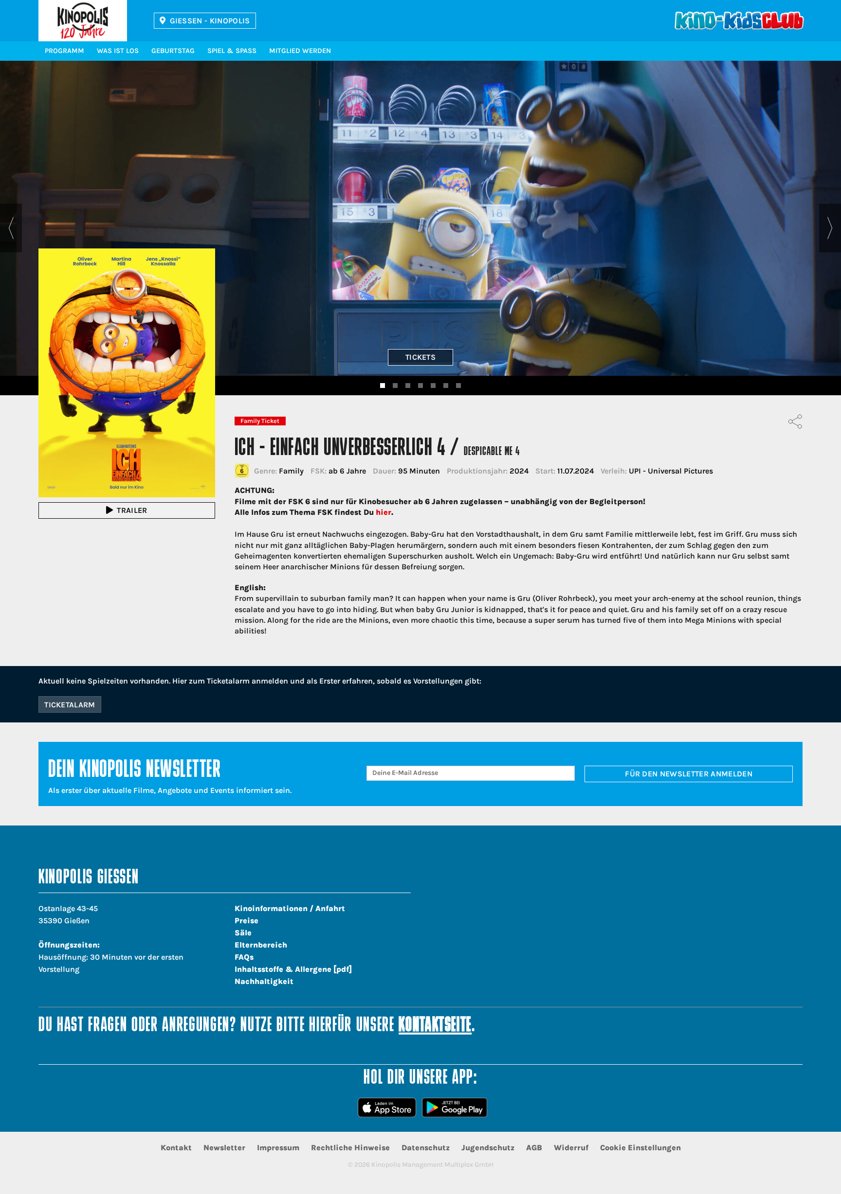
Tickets (420, 357)
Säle (243, 932)
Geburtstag (173, 51)
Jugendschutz (487, 1147)
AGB (534, 1147)
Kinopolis (82, 20)
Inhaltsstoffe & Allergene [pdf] (293, 969)
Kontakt (176, 1147)
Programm (64, 51)
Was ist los (118, 51)
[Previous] (11, 228)
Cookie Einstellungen (640, 1147)
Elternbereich (261, 944)
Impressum (278, 1147)
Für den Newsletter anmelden (688, 773)
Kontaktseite (435, 1026)
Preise (246, 920)
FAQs (244, 957)
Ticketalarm (69, 704)
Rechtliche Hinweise (350, 1147)
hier (383, 512)
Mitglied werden (300, 51)
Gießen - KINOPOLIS (210, 20)
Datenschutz (426, 1147)
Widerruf (571, 1147)
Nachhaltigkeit (264, 981)
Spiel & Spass (231, 51)
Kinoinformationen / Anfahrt (290, 908)
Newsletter (224, 1147)
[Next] (830, 228)
